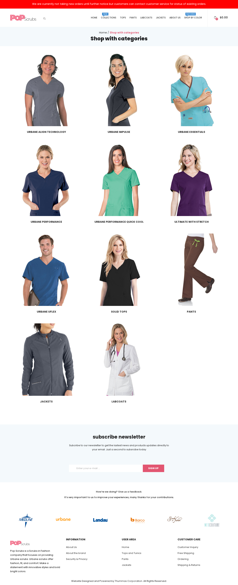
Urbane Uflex (46, 312)
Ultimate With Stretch (191, 222)
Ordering (183, 559)
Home (94, 17)
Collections (108, 16)
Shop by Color (193, 16)
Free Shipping (186, 553)
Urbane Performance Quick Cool (119, 222)
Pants (133, 17)
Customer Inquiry (188, 547)
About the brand (76, 553)
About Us (175, 17)
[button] (221, 17)
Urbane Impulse (119, 132)
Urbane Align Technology (46, 132)
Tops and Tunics (131, 553)
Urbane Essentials (191, 132)
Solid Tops (119, 312)
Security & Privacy (76, 559)
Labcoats (146, 17)
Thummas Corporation (128, 581)
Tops (123, 17)
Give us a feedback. (130, 491)
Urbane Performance (46, 222)
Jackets (161, 17)
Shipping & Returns (189, 565)
